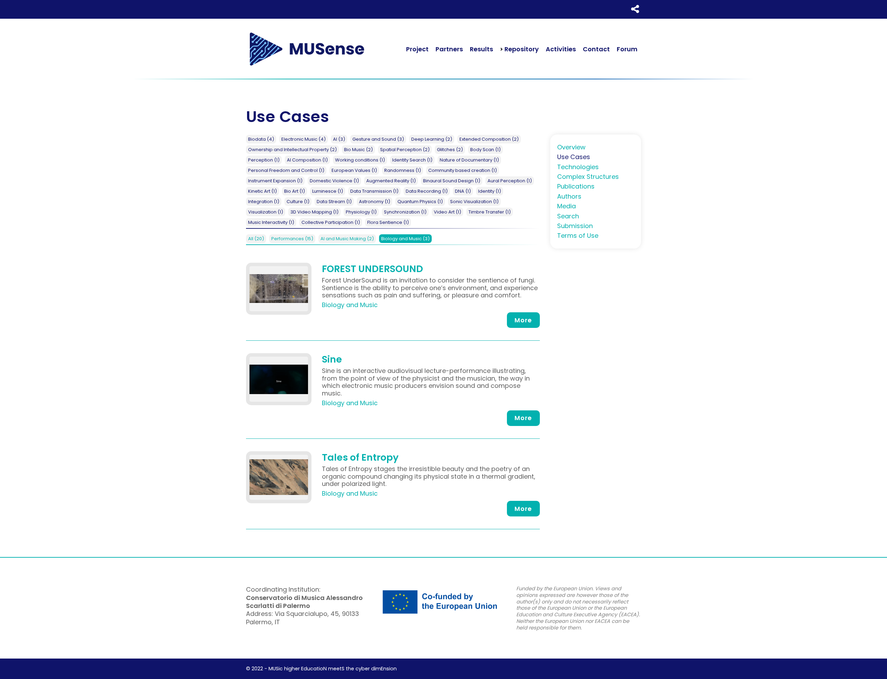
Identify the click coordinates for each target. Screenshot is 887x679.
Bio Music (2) (358, 149)
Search (568, 216)
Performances (292, 238)
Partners (449, 49)
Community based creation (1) (462, 170)
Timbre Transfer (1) (489, 212)
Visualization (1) (265, 212)
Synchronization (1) (405, 212)
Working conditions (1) (360, 160)
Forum (627, 49)
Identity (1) (489, 191)
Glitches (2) (450, 149)
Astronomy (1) (374, 201)
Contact (596, 49)
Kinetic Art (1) (262, 191)
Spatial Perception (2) (405, 149)
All (256, 238)
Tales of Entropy (360, 457)
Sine (332, 359)
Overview (571, 147)
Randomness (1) (402, 170)
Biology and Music (405, 238)
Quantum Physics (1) (420, 201)
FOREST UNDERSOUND (372, 269)
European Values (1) (354, 170)
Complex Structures (588, 177)
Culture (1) (298, 201)
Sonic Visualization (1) (474, 201)
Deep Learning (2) (431, 139)
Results (481, 49)
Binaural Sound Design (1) (451, 180)
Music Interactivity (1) (271, 222)
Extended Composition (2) (489, 139)
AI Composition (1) (307, 160)
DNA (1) (463, 191)
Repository (521, 49)
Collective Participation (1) (330, 222)
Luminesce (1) (327, 191)
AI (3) (339, 139)
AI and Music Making (347, 238)
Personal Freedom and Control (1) (286, 170)
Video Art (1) (447, 212)
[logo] (306, 49)
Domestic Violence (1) (334, 180)
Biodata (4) (261, 139)
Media (566, 206)
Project (417, 49)
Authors (569, 196)
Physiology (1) (361, 212)
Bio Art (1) (294, 191)
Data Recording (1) (427, 191)
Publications (576, 186)
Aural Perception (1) (510, 180)
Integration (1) (263, 201)
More (523, 320)
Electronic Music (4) (303, 139)
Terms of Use (577, 236)
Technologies (578, 167)
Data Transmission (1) (374, 191)
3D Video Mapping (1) (314, 212)
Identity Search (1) (412, 160)
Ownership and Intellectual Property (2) (292, 149)
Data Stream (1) (334, 201)
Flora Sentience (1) (388, 222)
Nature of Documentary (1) (469, 160)
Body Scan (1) (485, 149)
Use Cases (573, 157)
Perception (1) (264, 160)
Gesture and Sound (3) (378, 139)
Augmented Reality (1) (391, 180)
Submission (575, 226)
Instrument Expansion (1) (275, 180)
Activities (561, 49)
